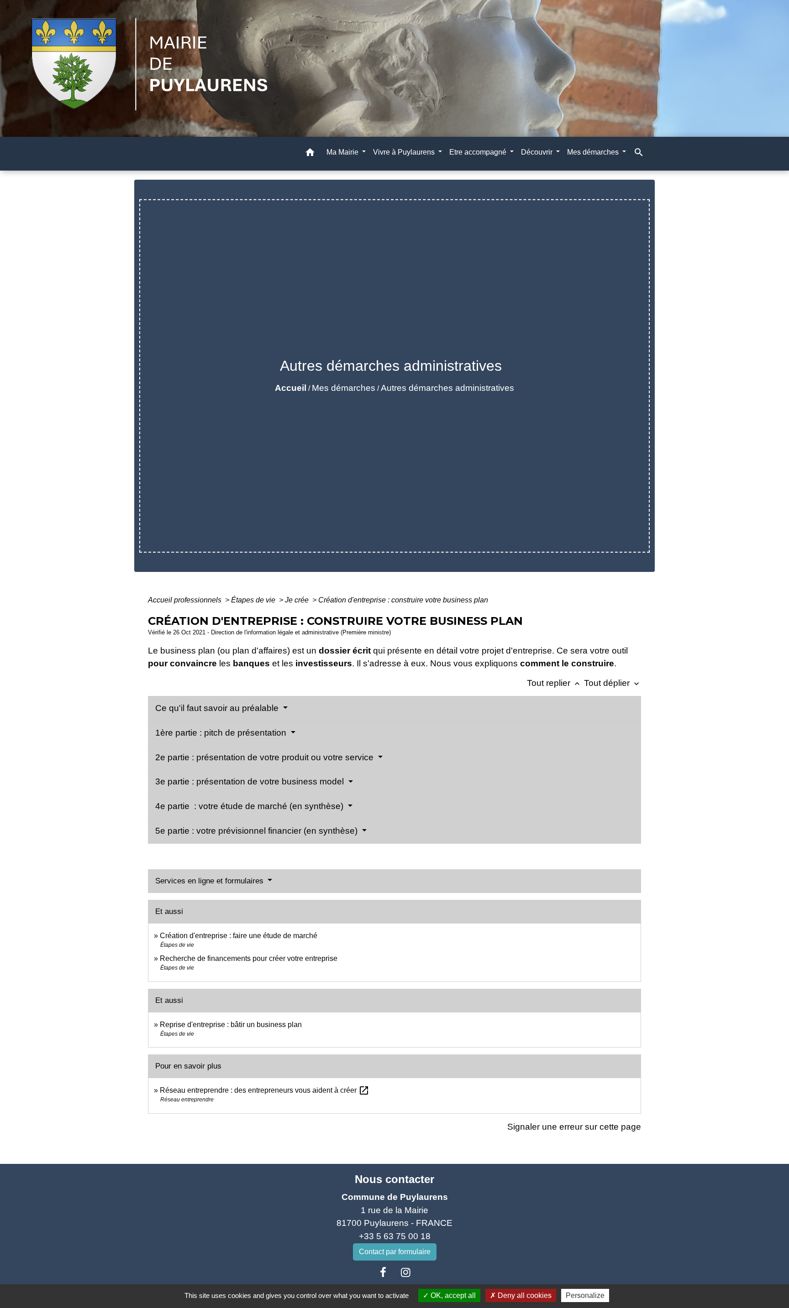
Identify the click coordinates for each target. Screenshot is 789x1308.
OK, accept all (452, 1295)
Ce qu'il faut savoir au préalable (218, 708)
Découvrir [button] (537, 152)
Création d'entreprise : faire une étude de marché (238, 935)
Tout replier (554, 683)
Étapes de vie (254, 600)
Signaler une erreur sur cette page (574, 1127)
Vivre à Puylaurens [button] (405, 152)
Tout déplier (612, 683)
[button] (310, 154)
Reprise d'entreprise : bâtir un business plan (231, 1024)
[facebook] (383, 1272)
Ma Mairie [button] (343, 152)
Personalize (585, 1295)
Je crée (297, 600)
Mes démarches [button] (594, 152)
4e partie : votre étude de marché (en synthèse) (250, 806)
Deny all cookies (524, 1295)
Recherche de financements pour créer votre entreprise (248, 958)
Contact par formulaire (395, 1252)
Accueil (290, 388)
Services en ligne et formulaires (210, 881)
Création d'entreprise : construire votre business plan (403, 600)
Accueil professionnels (185, 600)
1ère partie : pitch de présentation (222, 732)
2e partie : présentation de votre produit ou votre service (265, 757)
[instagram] (406, 1272)
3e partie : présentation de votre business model (250, 781)
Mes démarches (343, 388)
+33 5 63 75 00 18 (395, 1236)
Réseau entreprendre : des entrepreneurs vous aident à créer (264, 1090)
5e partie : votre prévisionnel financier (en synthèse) (257, 831)
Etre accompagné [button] (478, 152)
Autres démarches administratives (447, 388)
